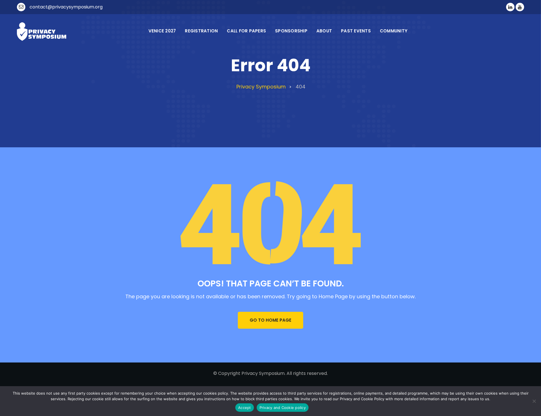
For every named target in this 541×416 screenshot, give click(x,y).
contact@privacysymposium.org (66, 7)
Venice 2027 (162, 31)
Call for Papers (246, 31)
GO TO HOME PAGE (270, 320)
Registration (201, 31)
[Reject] (534, 401)
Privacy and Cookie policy (283, 407)
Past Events (356, 31)
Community (393, 31)
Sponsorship (291, 31)
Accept (244, 407)
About (324, 31)
